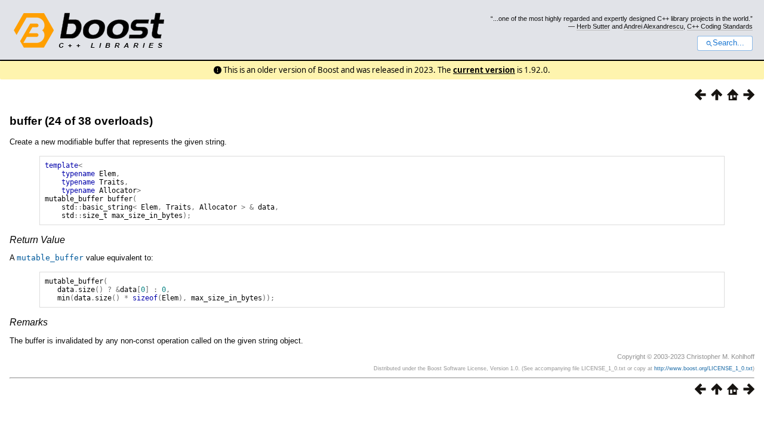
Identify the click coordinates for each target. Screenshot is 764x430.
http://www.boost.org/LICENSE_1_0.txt (703, 368)
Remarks (29, 322)
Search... (728, 43)
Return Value (37, 240)
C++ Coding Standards (720, 26)
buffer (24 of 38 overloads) (81, 121)
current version (484, 69)
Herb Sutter (593, 26)
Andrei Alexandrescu (653, 26)
